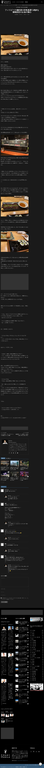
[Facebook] (10, 453)
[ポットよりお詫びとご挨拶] (16, 686)
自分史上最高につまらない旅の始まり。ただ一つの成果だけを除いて (5, 468)
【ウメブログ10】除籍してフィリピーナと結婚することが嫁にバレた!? (24, 670)
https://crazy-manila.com (12, 442)
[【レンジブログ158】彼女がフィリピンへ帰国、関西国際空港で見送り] (16, 680)
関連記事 (3, 458)
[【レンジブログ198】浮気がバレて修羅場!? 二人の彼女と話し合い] (16, 635)
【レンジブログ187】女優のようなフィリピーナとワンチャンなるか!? (24, 647)
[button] (41, 2)
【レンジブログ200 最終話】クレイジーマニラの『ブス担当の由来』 (23, 659)
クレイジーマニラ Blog (33, 764)
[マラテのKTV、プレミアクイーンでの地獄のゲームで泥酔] (24, 474)
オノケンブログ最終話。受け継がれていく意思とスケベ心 (24, 641)
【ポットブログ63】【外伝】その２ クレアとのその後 (24, 695)
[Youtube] (18, 453)
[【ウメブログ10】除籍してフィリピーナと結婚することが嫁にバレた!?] (16, 669)
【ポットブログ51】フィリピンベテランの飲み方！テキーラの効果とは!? (24, 701)
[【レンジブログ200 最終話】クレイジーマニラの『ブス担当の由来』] (16, 659)
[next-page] (3, 482)
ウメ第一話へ (10, 675)
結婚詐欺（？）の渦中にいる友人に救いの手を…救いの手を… (22, 435)
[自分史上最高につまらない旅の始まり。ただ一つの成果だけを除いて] (5, 463)
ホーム (2, 5)
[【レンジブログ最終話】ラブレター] (16, 690)
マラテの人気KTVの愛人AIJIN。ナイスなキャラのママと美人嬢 (5, 479)
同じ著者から (8, 458)
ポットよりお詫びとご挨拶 (24, 685)
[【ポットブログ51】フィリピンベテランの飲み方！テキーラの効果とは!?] (16, 700)
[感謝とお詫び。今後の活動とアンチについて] (16, 675)
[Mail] (14, 453)
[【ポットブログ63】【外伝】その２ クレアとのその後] (16, 695)
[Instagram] (12, 453)
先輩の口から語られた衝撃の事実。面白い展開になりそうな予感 (14, 468)
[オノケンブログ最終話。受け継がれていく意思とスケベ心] (16, 641)
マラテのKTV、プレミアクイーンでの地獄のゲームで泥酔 (7, 435)
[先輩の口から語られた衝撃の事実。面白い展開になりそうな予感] (14, 463)
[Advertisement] (22, 24)
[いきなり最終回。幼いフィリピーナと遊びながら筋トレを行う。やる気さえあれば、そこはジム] (16, 628)
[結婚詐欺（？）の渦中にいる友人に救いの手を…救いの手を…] (14, 474)
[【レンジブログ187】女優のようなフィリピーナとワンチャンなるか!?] (16, 647)
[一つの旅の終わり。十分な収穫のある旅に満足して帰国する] (24, 463)
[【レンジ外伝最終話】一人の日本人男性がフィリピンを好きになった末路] (16, 653)
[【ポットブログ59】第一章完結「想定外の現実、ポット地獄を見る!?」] (16, 622)
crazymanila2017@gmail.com (22, 760)
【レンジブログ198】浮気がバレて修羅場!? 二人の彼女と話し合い (23, 635)
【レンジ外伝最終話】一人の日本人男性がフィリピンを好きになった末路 (24, 653)
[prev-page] (1, 482)
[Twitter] (16, 453)
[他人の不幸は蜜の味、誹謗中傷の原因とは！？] (16, 665)
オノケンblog (6, 5)
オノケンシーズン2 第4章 (13, 5)
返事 (5, 492)
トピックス (26, 764)
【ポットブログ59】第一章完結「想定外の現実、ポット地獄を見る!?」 (24, 622)
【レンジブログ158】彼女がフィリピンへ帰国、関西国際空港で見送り (24, 680)
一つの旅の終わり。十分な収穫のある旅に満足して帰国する (24, 468)
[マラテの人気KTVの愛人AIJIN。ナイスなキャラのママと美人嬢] (5, 474)
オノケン (17, 14)
